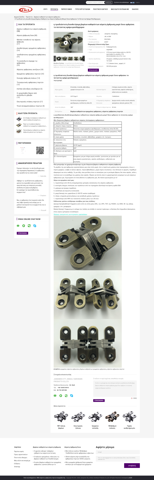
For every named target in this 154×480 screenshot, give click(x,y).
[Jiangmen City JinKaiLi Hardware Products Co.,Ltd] (25, 9)
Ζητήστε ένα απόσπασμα (121, 2)
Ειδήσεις (135, 9)
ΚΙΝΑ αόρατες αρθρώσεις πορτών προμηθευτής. (51, 478)
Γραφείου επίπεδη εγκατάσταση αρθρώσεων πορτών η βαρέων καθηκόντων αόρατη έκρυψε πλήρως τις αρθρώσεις (95, 427)
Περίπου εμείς (66, 9)
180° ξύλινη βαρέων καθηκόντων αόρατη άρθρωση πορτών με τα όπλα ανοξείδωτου (61, 427)
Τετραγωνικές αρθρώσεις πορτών (30, 82)
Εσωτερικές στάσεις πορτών (28, 102)
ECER (130, 478)
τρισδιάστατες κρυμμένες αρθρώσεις (31, 55)
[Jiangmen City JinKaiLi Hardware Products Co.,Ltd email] (19, 226)
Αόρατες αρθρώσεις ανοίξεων (28, 70)
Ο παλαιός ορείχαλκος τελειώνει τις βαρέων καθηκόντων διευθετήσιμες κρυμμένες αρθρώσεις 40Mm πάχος (46, 458)
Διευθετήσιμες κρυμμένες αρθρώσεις (31, 48)
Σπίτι (45, 9)
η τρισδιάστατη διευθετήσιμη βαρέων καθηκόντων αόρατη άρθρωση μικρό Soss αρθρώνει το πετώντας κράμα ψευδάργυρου (69, 65)
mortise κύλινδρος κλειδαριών (28, 89)
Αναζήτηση (108, 2)
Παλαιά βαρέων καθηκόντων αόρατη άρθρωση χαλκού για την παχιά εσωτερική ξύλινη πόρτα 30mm (34, 132)
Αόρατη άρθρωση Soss (25, 35)
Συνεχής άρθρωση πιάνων (27, 78)
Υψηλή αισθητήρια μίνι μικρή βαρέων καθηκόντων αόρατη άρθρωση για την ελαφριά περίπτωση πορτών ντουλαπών (129, 427)
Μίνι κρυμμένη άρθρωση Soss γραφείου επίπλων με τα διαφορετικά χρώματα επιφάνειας (79, 464)
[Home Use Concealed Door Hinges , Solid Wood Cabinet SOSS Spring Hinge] (66, 43)
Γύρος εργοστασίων (82, 9)
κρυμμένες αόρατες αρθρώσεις (69, 369)
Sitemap (17, 467)
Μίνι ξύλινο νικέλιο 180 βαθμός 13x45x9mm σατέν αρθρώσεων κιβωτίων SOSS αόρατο (79, 452)
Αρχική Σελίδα (19, 17)
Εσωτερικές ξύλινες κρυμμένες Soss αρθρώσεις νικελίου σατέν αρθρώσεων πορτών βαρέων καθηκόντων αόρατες (78, 427)
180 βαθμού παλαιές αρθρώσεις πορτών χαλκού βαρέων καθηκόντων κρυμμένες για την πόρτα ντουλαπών (112, 427)
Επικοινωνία (93, 70)
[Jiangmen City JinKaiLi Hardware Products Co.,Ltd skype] (36, 226)
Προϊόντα (54, 9)
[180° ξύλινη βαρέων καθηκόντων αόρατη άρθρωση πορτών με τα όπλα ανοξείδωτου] (61, 416)
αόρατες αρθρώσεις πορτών (115, 369)
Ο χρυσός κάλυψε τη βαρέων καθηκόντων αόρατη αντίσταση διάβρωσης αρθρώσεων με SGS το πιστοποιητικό (45, 452)
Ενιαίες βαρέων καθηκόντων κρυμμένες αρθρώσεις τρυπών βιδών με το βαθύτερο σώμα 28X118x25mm (47, 464)
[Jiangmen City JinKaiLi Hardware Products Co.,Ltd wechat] (30, 226)
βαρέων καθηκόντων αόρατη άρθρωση (47, 17)
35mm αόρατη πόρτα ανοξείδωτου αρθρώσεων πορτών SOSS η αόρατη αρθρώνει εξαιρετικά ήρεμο (77, 458)
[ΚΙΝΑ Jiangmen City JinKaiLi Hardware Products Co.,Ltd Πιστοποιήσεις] (22, 150)
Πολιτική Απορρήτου (30, 478)
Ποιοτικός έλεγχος (100, 9)
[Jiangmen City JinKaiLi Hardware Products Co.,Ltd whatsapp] (25, 226)
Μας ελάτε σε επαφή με (120, 9)
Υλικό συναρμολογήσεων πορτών (29, 106)
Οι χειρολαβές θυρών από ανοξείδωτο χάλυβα (27, 94)
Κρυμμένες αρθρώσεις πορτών (29, 74)
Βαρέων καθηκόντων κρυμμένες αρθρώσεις (93, 369)
